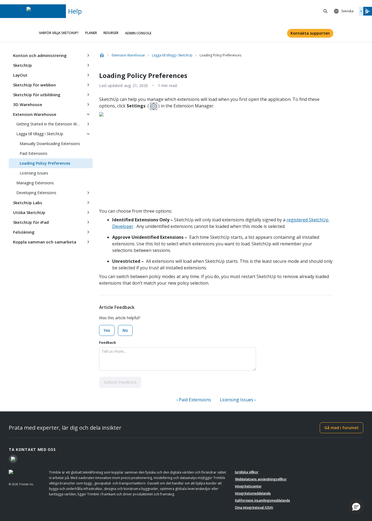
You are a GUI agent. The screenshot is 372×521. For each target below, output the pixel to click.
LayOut (20, 75)
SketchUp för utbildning (36, 94)
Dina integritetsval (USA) (254, 507)
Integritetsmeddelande (253, 493)
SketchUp (22, 65)
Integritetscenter (248, 486)
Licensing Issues (34, 173)
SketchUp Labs (27, 202)
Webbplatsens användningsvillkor (261, 479)
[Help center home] (102, 55)
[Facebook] (13, 458)
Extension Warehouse (34, 114)
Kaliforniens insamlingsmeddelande (262, 500)
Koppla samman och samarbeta (44, 242)
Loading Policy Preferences (45, 163)
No (125, 330)
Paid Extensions (33, 153)
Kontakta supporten (310, 33)
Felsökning (24, 232)
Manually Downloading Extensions (50, 143)
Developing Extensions (36, 192)
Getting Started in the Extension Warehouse (50, 124)
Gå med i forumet (341, 427)
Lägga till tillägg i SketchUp (39, 133)
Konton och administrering (40, 55)
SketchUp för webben (34, 85)
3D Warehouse (27, 104)
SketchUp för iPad (31, 222)
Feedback (107, 342)
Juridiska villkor (246, 472)
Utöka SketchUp (29, 212)
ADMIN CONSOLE (138, 33)
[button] (356, 506)
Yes (107, 330)
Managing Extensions (35, 182)
